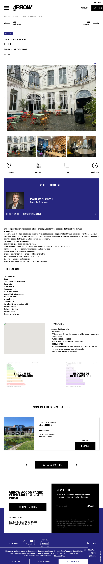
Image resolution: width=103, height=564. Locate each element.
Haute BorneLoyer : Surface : (63, 431)
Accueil (7, 16)
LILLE (40, 16)
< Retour (8, 33)
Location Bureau (29, 16)
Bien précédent (18, 23)
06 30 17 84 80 (12, 214)
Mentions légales (88, 550)
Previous (5, 98)
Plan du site (90, 553)
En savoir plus (59, 556)
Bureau (16, 16)
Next (98, 98)
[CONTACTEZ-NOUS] (100, 8)
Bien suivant (86, 23)
